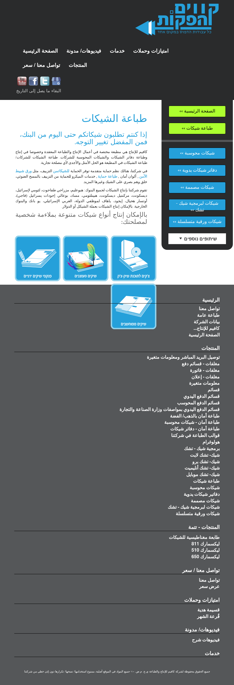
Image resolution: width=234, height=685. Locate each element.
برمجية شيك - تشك (202, 448)
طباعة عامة (208, 315)
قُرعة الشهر (208, 616)
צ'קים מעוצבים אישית (85, 258)
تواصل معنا (209, 308)
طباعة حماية (107, 176)
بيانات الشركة (207, 321)
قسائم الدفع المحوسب (198, 402)
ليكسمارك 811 (205, 543)
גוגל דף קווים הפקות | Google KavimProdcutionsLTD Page (56, 81)
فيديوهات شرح (206, 639)
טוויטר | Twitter (44, 81)
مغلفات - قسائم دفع (201, 363)
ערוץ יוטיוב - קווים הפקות (22, 81)
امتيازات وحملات (202, 599)
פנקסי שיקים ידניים (37, 258)
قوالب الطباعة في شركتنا (195, 435)
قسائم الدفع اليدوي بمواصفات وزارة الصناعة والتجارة (170, 409)
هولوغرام (211, 441)
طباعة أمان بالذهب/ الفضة (195, 415)
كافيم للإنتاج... (206, 328)
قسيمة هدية (208, 609)
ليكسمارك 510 (205, 550)
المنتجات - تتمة (204, 527)
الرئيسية (211, 299)
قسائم (214, 389)
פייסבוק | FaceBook (33, 81)
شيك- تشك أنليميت (202, 467)
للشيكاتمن (61, 171)
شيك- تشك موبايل (203, 474)
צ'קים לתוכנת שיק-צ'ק (133, 258)
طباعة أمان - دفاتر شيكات (195, 428)
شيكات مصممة (205, 500)
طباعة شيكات (206, 480)
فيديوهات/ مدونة (202, 629)
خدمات (212, 653)
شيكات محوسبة (205, 487)
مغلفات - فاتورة (205, 370)
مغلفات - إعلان (205, 376)
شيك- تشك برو (206, 461)
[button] (84, 50)
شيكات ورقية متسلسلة (198, 513)
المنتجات (210, 347)
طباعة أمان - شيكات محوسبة (192, 422)
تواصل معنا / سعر (201, 570)
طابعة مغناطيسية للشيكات (194, 537)
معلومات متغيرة (204, 382)
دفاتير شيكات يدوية (202, 494)
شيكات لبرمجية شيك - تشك (194, 506)
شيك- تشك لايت (205, 454)
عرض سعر (209, 586)
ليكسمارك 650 (205, 556)
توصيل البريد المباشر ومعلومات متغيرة (183, 356)
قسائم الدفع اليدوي (201, 396)
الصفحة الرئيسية (204, 334)
